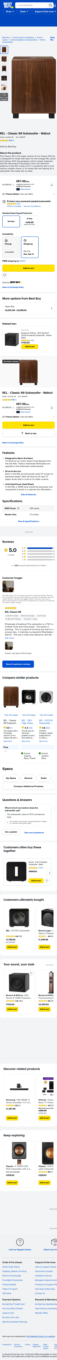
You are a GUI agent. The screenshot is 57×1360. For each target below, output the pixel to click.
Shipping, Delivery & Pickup (14, 1271)
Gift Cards (6, 1293)
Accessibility (7, 1345)
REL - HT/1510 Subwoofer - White (46, 721)
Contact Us (40, 1293)
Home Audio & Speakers (23, 37)
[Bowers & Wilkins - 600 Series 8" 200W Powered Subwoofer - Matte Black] (12, 339)
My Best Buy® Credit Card (13, 1304)
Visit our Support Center (45, 1267)
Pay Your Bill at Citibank (12, 1308)
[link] (18, 664)
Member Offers (41, 1313)
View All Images (11, 715)
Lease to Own (8, 1313)
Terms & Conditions (32, 206)
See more (8, 741)
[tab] (11, 778)
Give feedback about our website (40, 1336)
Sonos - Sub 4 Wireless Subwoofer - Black (38, 863)
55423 (22, 261)
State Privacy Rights (46, 1346)
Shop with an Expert (44, 1271)
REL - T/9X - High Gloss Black (27, 721)
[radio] (11, 247)
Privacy (27, 1345)
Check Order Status (11, 1267)
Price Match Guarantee (12, 1280)
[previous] (5, 222)
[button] (10, 11)
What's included (14, 206)
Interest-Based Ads (36, 1345)
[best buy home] (8, 5)
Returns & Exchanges (11, 1275)
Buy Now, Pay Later (10, 1317)
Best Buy (6, 37)
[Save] (4, 275)
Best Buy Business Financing (14, 1322)
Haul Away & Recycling (45, 1289)
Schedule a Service (43, 1275)
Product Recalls (9, 1284)
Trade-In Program (10, 1289)
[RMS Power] (18, 508)
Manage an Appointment (46, 1280)
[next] (50, 222)
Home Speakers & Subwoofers (24, 40)
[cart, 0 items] (54, 5)
